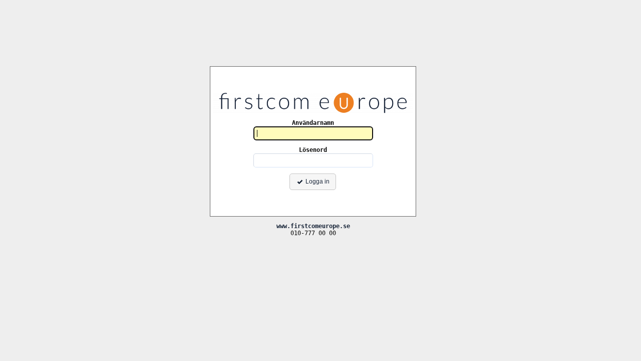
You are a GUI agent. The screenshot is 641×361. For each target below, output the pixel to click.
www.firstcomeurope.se (313, 226)
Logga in (317, 181)
